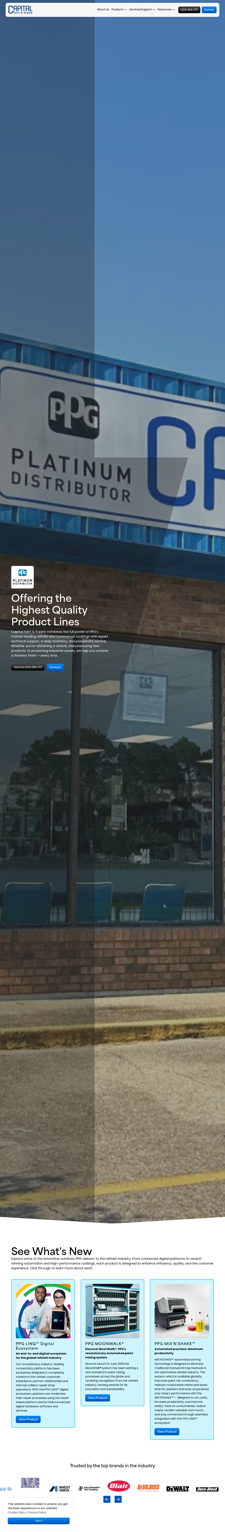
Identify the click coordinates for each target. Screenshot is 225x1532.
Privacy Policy (36, 1513)
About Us (103, 10)
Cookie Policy (17, 1513)
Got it (38, 1520)
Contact (209, 9)
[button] (119, 10)
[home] (20, 10)
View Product (28, 1419)
